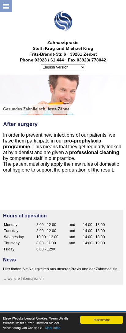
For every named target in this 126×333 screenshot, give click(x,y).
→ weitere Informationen (23, 278)
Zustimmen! (102, 319)
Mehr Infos (52, 327)
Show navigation (6, 6)
